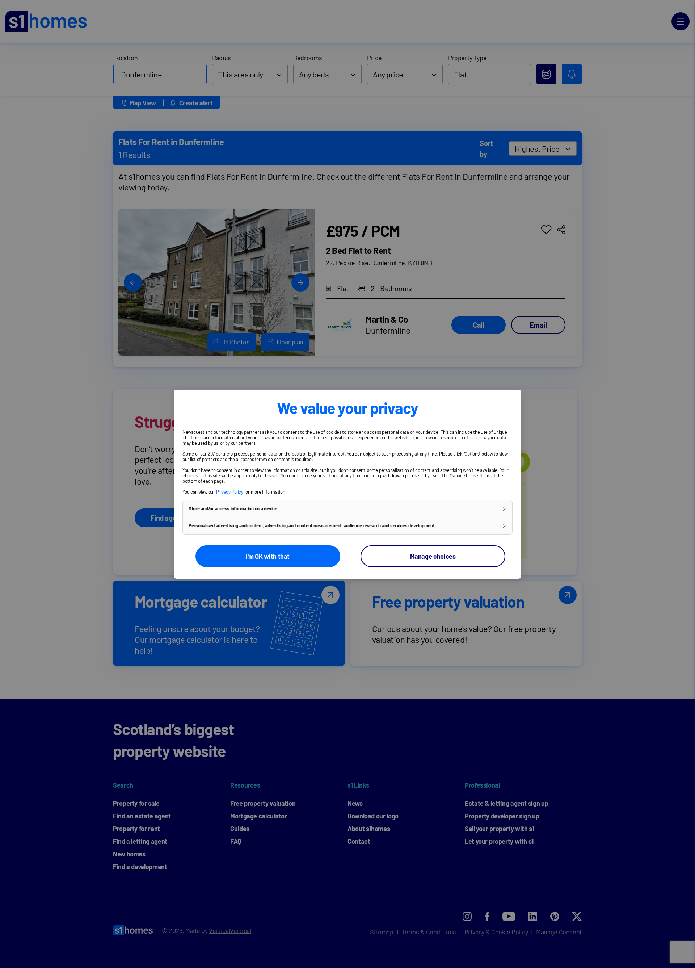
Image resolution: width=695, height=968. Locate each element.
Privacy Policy (229, 492)
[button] (347, 508)
